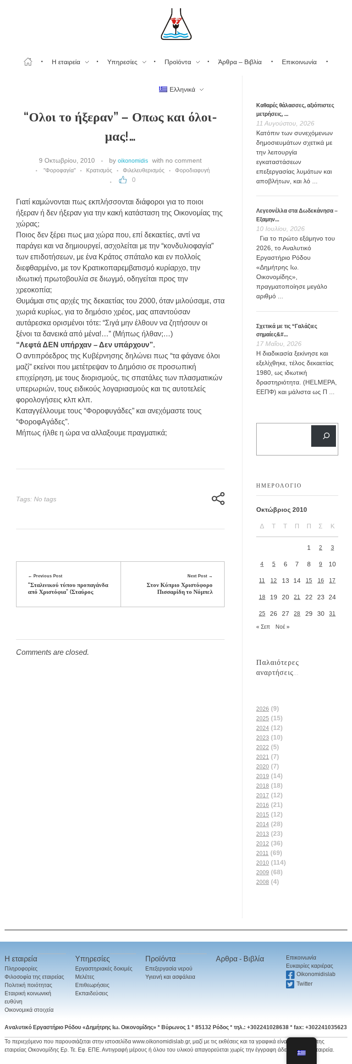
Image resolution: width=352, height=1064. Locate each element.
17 (332, 580)
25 (262, 613)
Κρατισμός (99, 170)
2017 (262, 795)
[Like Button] (123, 179)
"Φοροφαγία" (60, 170)
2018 (262, 786)
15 (309, 580)
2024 (262, 728)
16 (321, 580)
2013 (262, 834)
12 (273, 580)
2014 (262, 824)
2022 (262, 747)
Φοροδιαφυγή (192, 170)
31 (332, 613)
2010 (262, 863)
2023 (262, 738)
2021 (262, 757)
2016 (262, 805)
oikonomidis (133, 161)
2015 (262, 815)
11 (262, 580)
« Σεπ (263, 627)
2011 (262, 853)
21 (297, 597)
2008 (262, 882)
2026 (262, 709)
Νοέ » (282, 627)
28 (297, 613)
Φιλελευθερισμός (144, 170)
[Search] (323, 436)
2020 (262, 766)
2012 (262, 843)
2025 (262, 718)
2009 (262, 872)
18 (262, 597)
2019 (262, 776)
